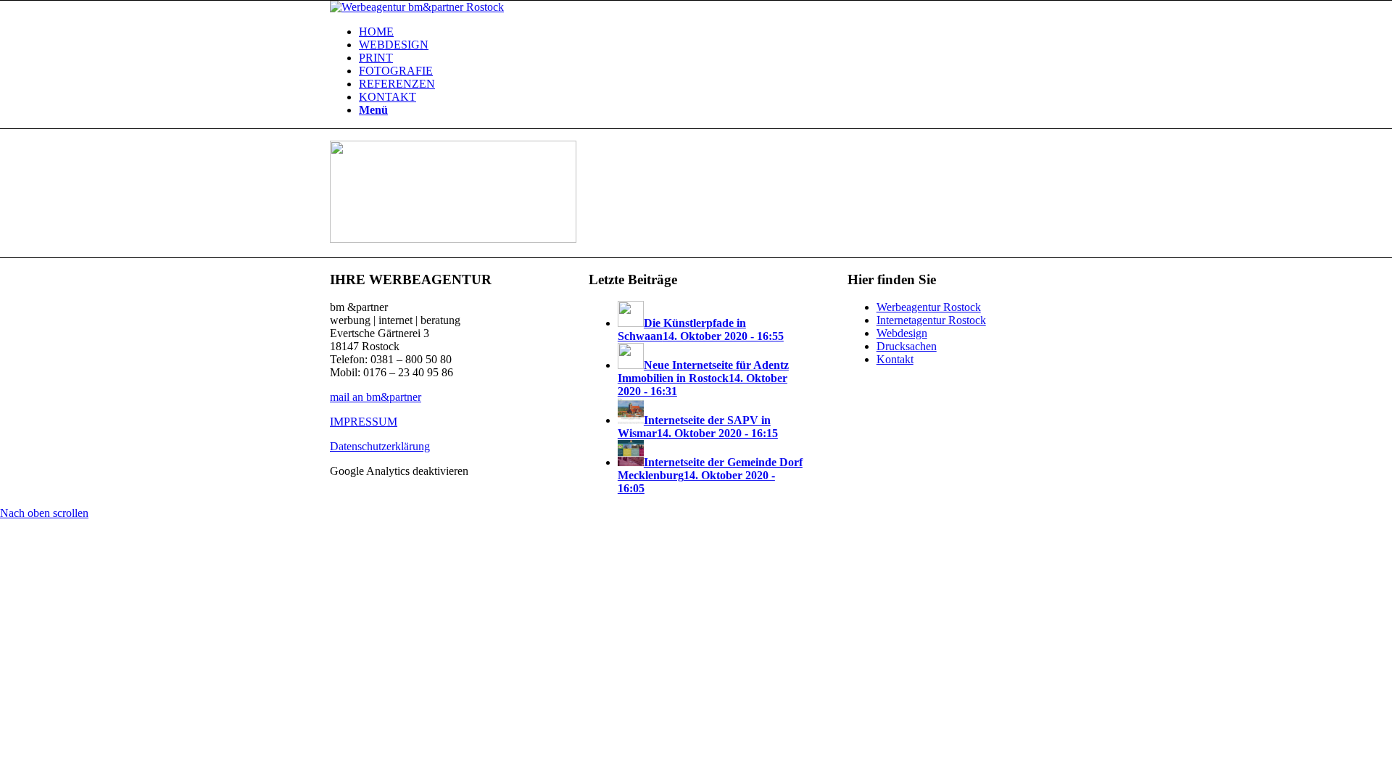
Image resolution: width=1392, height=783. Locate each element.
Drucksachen (907, 346)
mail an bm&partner (375, 397)
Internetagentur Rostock (931, 320)
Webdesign (902, 333)
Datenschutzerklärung (380, 446)
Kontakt (895, 359)
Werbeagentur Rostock (929, 307)
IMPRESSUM (363, 421)
